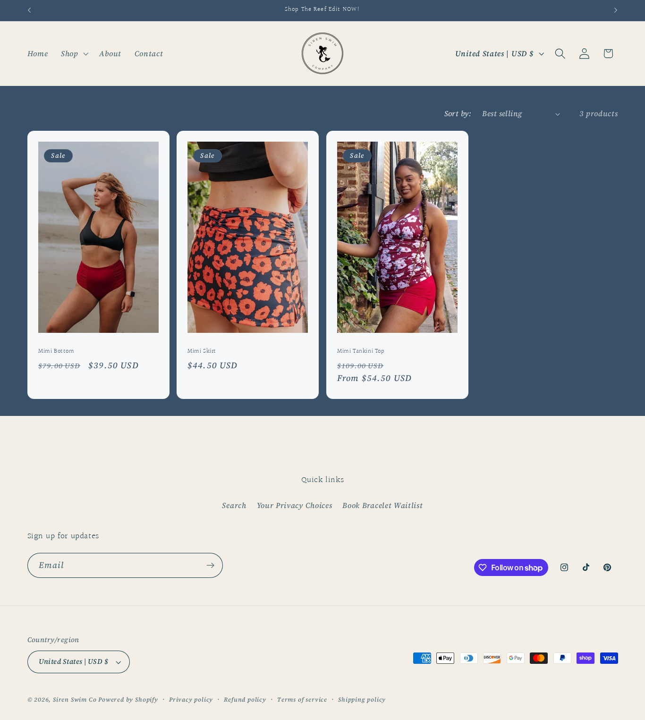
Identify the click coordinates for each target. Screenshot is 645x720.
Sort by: (458, 113)
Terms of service (302, 699)
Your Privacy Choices (294, 505)
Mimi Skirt (201, 351)
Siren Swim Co (74, 699)
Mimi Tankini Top (361, 351)
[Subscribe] (210, 565)
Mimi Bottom (56, 351)
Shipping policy (362, 699)
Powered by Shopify (128, 699)
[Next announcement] (615, 10)
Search (234, 505)
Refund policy (245, 699)
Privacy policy (191, 699)
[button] (73, 53)
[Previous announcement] (29, 10)
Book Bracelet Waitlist (382, 505)
